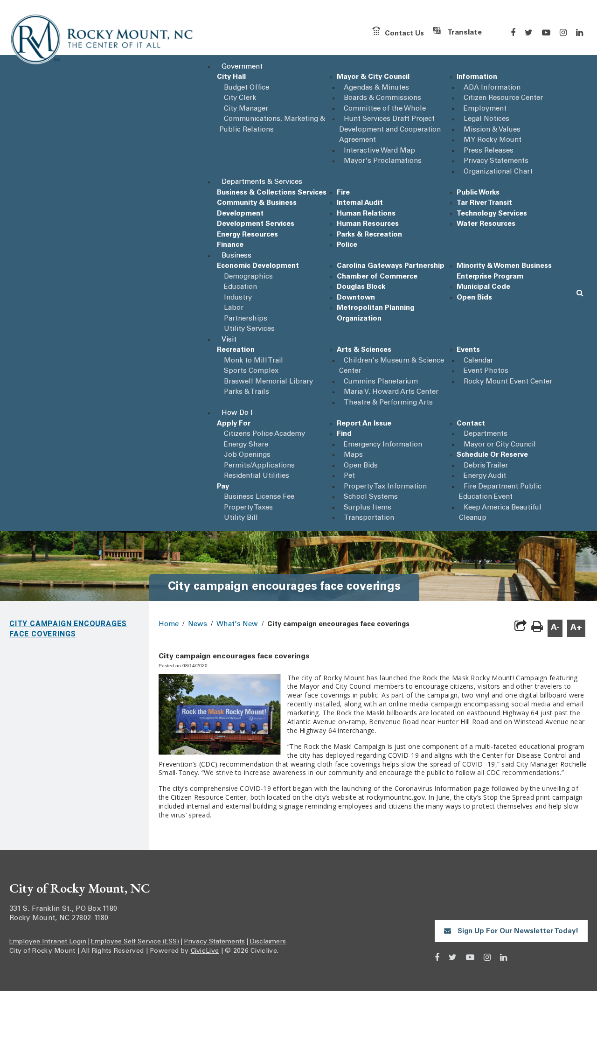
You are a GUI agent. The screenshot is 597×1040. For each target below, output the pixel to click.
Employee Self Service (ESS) (135, 942)
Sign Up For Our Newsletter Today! (517, 931)
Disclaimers (268, 942)
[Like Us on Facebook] (513, 32)
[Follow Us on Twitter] (528, 32)
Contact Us (404, 33)
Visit (229, 339)
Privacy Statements (214, 942)
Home (169, 624)
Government (242, 66)
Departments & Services (262, 182)
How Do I (237, 413)
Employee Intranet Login (47, 942)
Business (236, 255)
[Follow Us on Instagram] (563, 32)
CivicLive (205, 951)
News (197, 624)
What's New (237, 624)
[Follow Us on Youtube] (546, 32)
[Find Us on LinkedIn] (579, 32)
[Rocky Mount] (102, 41)
